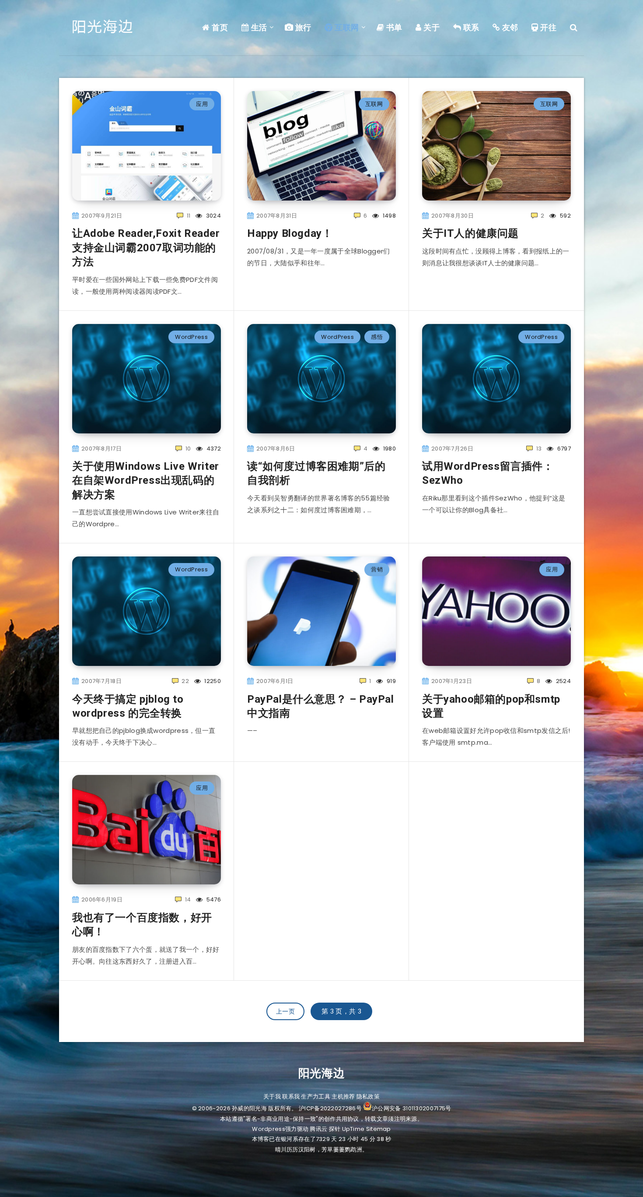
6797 (563, 448)
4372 (213, 448)
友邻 (509, 27)
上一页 (285, 1011)
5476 (213, 899)
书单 (393, 27)
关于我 (272, 1096)
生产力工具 (315, 1096)
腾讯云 (318, 1129)
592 (565, 215)
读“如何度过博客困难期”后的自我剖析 (316, 473)
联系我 (291, 1096)
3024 (212, 215)
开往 (547, 27)
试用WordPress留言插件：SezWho (488, 473)
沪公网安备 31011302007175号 (411, 1108)
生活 (258, 27)
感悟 (377, 337)
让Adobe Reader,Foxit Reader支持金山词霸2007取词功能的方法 (146, 247)
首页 (219, 27)
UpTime (353, 1129)
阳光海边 (321, 1073)
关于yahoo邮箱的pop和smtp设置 (491, 706)
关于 (431, 27)
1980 (388, 448)
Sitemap (378, 1129)
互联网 (346, 27)
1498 (388, 215)
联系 (470, 27)
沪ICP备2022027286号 (330, 1108)
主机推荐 (343, 1096)
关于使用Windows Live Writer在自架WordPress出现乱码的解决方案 (145, 480)
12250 (212, 681)
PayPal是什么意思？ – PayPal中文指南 (320, 706)
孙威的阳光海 (249, 1108)
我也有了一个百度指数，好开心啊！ (142, 925)
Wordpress (268, 1129)
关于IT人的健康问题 (470, 233)
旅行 (302, 27)
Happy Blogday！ (289, 233)
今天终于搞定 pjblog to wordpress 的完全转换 (128, 706)
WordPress (191, 337)
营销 (377, 569)
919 (390, 681)
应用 (202, 104)
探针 (335, 1129)
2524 (562, 681)
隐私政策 (368, 1096)
